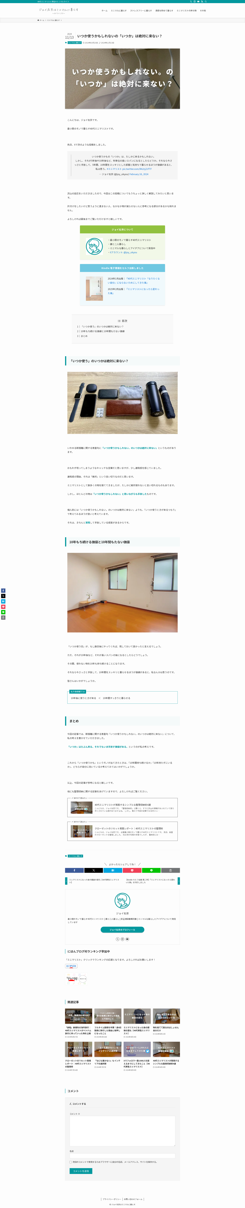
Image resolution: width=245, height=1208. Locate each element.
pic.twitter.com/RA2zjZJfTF (137, 169)
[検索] (206, 1)
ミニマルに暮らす (74, 42)
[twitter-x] (191, 1)
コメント (75, 1113)
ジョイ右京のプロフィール (122, 929)
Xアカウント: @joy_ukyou (123, 252)
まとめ (84, 336)
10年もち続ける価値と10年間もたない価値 (102, 331)
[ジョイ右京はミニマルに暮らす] (58, 10)
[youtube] (198, 1)
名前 (72, 1151)
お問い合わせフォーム (133, 1199)
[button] (74, 870)
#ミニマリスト (114, 169)
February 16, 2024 (138, 174)
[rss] (202, 1)
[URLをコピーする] (170, 870)
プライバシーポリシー (112, 1199)
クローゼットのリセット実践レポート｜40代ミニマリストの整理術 (129, 828)
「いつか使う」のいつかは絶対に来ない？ (102, 326)
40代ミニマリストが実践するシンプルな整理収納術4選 (123, 804)
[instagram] (195, 1)
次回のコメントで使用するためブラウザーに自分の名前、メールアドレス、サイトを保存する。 (115, 1162)
